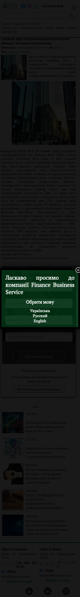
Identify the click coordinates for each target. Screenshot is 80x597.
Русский (40, 315)
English (40, 320)
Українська (40, 310)
